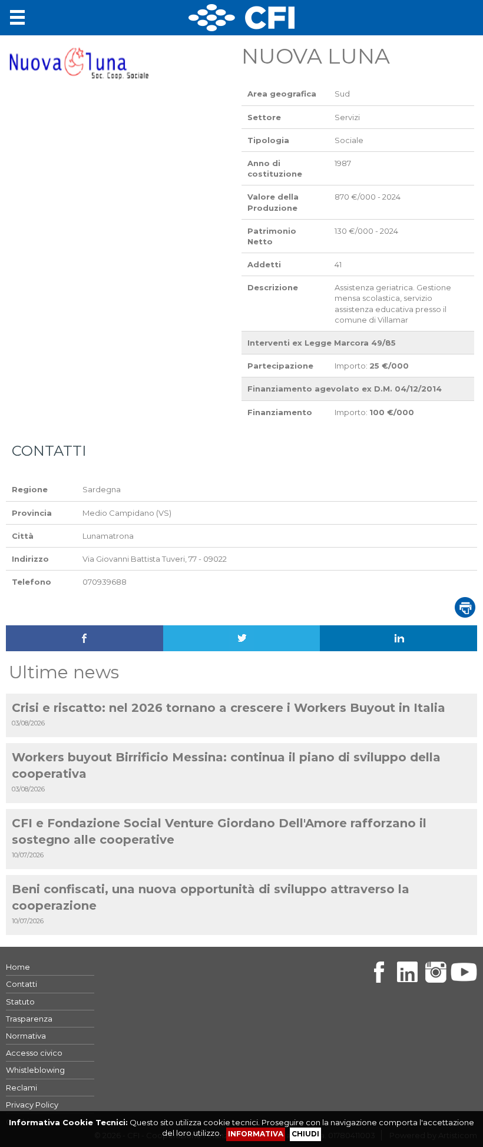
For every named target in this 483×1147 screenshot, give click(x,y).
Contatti (21, 984)
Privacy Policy (32, 1104)
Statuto (20, 1001)
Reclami (21, 1087)
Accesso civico (34, 1053)
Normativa (26, 1035)
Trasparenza (29, 1018)
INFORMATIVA (255, 1133)
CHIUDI (305, 1133)
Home (18, 967)
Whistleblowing (35, 1070)
